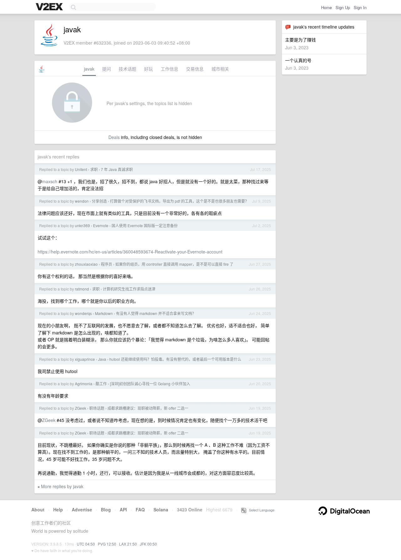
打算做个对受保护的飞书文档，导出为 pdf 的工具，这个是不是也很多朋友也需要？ (179, 201)
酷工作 (101, 383)
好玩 (148, 69)
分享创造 (99, 201)
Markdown (104, 313)
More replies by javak (62, 486)
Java (102, 359)
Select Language (260, 509)
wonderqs (83, 313)
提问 (106, 69)
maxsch (49, 181)
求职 (94, 169)
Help (58, 509)
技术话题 (127, 69)
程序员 (106, 264)
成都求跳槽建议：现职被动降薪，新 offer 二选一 (147, 408)
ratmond (82, 288)
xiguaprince (85, 359)
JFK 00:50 (148, 544)
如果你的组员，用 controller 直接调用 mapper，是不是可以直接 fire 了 (174, 264)
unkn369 (82, 225)
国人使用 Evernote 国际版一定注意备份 (145, 225)
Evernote (100, 225)
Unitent (81, 169)
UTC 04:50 (86, 544)
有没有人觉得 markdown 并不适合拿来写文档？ (156, 313)
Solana (161, 509)
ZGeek (80, 408)
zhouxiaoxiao (86, 264)
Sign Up (343, 7)
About (37, 509)
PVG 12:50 (107, 544)
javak (89, 69)
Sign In (360, 7)
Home (326, 7)
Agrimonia (83, 383)
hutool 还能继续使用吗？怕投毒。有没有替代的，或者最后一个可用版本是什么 (175, 359)
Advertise (82, 509)
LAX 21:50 (128, 544)
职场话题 (96, 408)
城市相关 (220, 69)
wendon (82, 201)
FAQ (140, 509)
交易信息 (195, 69)
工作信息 (169, 69)
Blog (106, 509)
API (123, 509)
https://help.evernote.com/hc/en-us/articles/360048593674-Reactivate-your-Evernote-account (130, 251)
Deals (114, 137)
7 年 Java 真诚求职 (117, 169)
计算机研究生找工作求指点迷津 (129, 288)
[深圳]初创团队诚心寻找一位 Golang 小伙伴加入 (150, 383)
